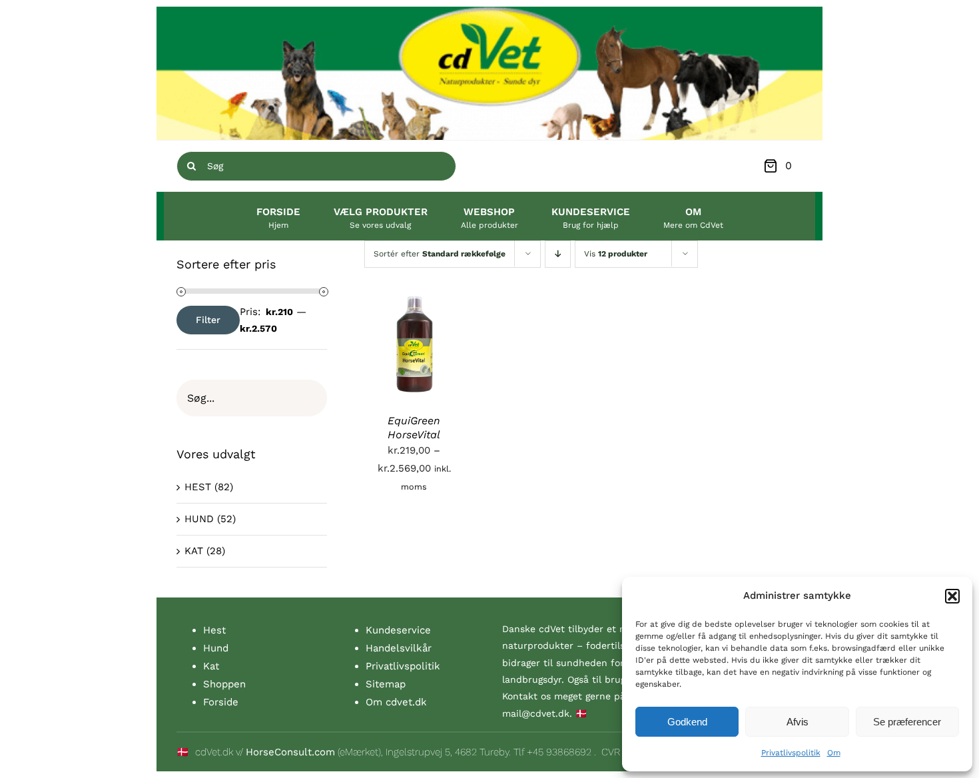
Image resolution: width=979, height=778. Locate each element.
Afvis (798, 721)
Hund (215, 648)
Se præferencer (907, 721)
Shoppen (224, 684)
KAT (193, 551)
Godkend (687, 721)
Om (833, 752)
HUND (199, 519)
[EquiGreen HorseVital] (414, 303)
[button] (952, 596)
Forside (220, 702)
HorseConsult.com (290, 752)
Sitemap (386, 684)
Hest (214, 630)
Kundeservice (398, 630)
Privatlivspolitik (790, 752)
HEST (197, 487)
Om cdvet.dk (396, 702)
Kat (211, 666)
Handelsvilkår (399, 648)
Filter (208, 319)
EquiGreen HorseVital (414, 427)
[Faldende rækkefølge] (558, 254)
